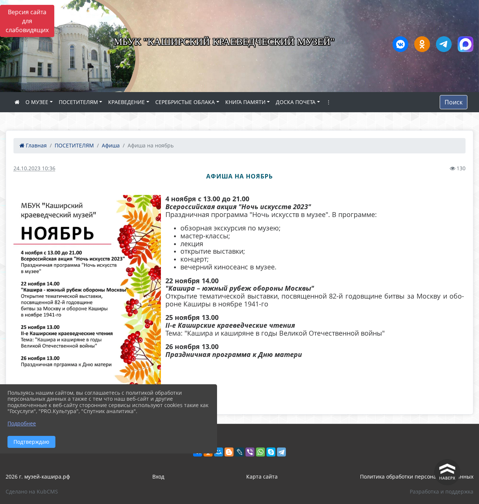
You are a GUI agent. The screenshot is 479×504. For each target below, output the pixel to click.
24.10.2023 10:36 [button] (34, 168)
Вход (158, 476)
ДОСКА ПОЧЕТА (295, 102)
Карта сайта (262, 476)
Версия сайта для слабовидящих (27, 21)
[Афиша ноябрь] (87, 299)
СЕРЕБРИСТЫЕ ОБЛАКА (185, 102)
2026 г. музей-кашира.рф (38, 476)
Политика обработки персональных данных (416, 476)
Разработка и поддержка (441, 491)
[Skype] (270, 452)
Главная (35, 145)
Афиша (111, 145)
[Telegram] (281, 452)
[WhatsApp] (260, 452)
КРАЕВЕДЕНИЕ (126, 102)
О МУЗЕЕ (36, 102)
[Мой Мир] (218, 452)
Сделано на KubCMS (32, 491)
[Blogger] (229, 452)
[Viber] (249, 452)
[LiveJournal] (239, 452)
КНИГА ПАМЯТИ (245, 102)
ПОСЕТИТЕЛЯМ (78, 102)
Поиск (454, 102)
